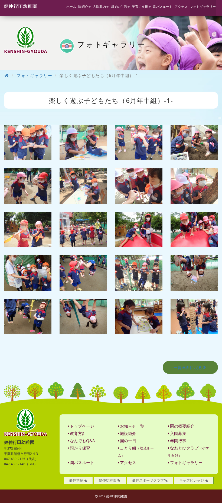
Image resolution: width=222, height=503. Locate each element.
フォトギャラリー (203, 6)
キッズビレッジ (191, 480)
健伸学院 (76, 480)
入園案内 (99, 6)
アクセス (181, 6)
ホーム (71, 6)
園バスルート (162, 6)
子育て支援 (140, 6)
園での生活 (119, 6)
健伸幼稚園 (107, 480)
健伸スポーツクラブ (148, 480)
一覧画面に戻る (188, 367)
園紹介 (83, 6)
